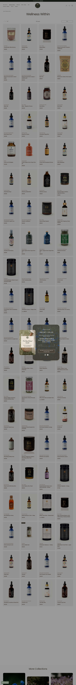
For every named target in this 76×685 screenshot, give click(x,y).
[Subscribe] (53, 345)
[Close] (57, 327)
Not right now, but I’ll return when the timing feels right (46, 351)
